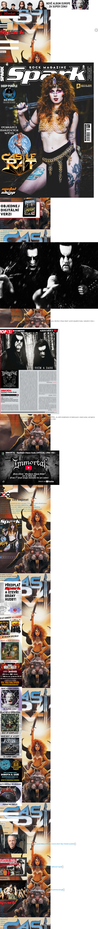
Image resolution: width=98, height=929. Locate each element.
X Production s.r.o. (25, 928)
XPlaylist (3, 923)
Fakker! (2, 916)
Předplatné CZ (4, 233)
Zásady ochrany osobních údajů (12, 231)
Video (2, 225)
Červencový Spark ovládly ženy (9, 513)
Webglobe (3, 925)
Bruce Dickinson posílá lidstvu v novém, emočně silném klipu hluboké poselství (50, 844)
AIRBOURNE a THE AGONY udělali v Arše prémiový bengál (45, 890)
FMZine (2, 921)
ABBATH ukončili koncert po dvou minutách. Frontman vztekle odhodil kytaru (23, 503)
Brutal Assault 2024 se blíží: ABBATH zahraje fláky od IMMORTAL (20, 507)
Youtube (17, 22)
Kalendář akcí (4, 227)
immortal (8, 312)
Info (1, 229)
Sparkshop (3, 238)
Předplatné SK (4, 235)
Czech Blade (4, 917)
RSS (24, 22)
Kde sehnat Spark (5, 240)
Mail (22, 22)
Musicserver (4, 919)
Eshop (13, 22)
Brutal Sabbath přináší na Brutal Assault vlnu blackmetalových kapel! (21, 509)
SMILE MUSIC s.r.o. (12, 928)
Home (2, 219)
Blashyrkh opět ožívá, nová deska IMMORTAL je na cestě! (18, 505)
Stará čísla (3, 236)
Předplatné (3, 914)
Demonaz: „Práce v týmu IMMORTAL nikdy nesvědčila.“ (17, 511)
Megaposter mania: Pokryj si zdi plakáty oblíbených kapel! (44, 867)
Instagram (7, 22)
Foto (1, 223)
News (2, 221)
